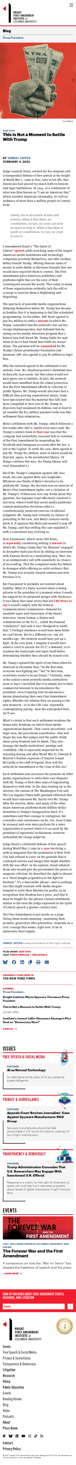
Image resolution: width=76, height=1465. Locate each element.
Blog (7, 31)
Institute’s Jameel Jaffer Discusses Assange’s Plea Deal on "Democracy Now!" (37, 1020)
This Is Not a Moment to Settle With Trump (31, 1006)
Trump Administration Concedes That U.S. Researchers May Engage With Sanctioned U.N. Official (36, 1171)
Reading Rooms (12, 1398)
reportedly (13, 543)
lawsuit (43, 321)
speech (19, 251)
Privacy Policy (12, 1448)
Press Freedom (13, 37)
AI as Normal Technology (26, 1070)
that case (43, 432)
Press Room (10, 1427)
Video (6, 1410)
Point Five (53, 1455)
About (6, 1422)
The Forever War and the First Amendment (33, 1253)
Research (9, 1375)
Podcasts (8, 1416)
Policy (6, 1381)
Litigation (9, 1369)
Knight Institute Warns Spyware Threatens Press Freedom (36, 998)
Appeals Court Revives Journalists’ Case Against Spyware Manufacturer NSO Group (38, 1117)
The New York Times (19, 978)
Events (7, 1392)
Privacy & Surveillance (21, 1099)
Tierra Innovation (10, 1457)
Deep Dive (9, 130)
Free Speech (39, 955)
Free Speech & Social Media (24, 1056)
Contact (8, 1442)
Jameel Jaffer (18, 158)
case (46, 848)
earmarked (48, 346)
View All (8, 1029)
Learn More (11, 1273)
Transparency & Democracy (24, 1153)
